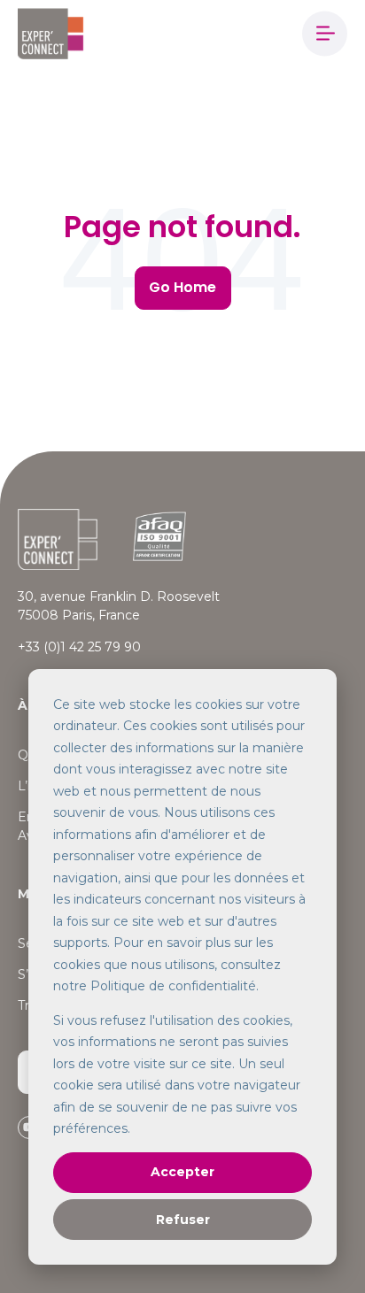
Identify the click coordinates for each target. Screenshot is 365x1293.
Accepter (182, 1172)
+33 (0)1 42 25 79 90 (79, 647)
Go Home (182, 287)
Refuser (183, 1220)
